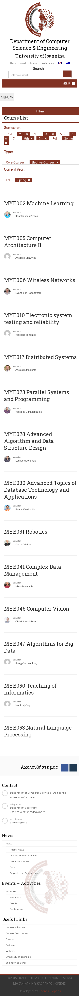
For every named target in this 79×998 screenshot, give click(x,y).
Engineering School (16, 962)
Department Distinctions (24, 873)
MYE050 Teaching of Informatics (30, 689)
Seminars (15, 897)
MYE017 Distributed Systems (40, 357)
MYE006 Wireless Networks (39, 280)
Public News (17, 849)
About (23, 62)
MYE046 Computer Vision (36, 608)
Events (13, 903)
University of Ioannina (18, 956)
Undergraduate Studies (23, 855)
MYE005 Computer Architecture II (27, 241)
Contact (33, 62)
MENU (5, 97)
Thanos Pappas (50, 991)
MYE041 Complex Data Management (32, 570)
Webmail (11, 950)
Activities (11, 891)
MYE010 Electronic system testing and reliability (38, 318)
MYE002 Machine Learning (39, 203)
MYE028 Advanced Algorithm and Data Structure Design (29, 441)
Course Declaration (17, 933)
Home (13, 62)
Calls (12, 867)
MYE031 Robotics (25, 531)
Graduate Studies (19, 861)
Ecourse (10, 939)
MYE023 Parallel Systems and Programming (36, 395)
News (9, 843)
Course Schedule (15, 927)
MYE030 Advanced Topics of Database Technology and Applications (40, 489)
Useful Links (48, 62)
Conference (16, 909)
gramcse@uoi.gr (19, 822)
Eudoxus (10, 945)
